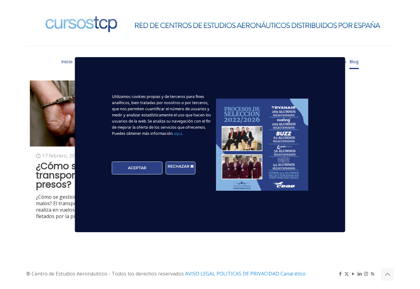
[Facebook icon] (340, 274)
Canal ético (293, 273)
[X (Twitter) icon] (346, 274)
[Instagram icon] (366, 274)
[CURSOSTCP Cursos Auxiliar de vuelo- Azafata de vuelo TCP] (210, 23)
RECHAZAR (179, 166)
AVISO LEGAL (200, 273)
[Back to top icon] (387, 274)
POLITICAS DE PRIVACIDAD (248, 273)
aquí (178, 133)
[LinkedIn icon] (359, 274)
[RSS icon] (372, 274)
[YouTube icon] (353, 274)
